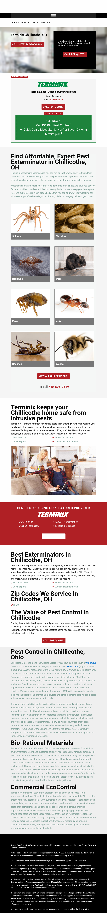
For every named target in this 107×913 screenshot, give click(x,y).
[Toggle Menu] (53, 15)
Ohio (33, 22)
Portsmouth (72, 666)
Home (14, 22)
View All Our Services (53, 376)
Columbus (91, 663)
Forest (72, 673)
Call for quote (74, 54)
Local (23, 22)
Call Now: (27, 44)
